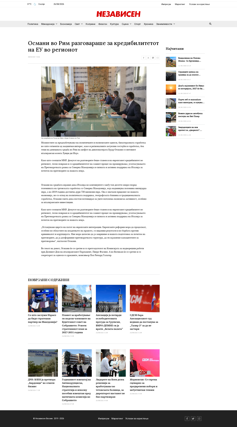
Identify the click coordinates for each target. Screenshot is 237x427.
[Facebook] (187, 418)
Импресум (166, 4)
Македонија (47, 24)
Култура (114, 24)
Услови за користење (199, 4)
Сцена (125, 24)
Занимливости (164, 24)
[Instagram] (199, 418)
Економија (66, 24)
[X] (193, 418)
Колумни (90, 24)
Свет (77, 24)
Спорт (137, 24)
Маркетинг (180, 4)
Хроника (148, 24)
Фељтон (102, 24)
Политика (33, 24)
